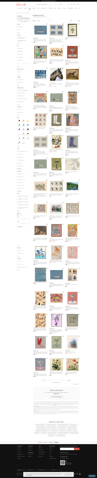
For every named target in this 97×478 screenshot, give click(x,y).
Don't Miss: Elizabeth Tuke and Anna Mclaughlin (48, 0)
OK (68, 474)
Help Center (19, 447)
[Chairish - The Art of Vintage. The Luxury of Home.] (21, 4)
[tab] (23, 27)
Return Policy (19, 452)
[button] (76, 4)
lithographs (55, 404)
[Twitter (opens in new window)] (79, 473)
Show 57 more (19, 168)
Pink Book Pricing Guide (21, 456)
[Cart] (78, 4)
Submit (76, 448)
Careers (50, 452)
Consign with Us (30, 454)
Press (50, 454)
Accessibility (19, 458)
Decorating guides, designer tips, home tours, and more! (68, 454)
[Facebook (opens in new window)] (74, 473)
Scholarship (51, 456)
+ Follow (24, 18)
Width (18, 221)
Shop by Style (41, 447)
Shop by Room (41, 456)
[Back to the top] (94, 472)
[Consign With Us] (74, 4)
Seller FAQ (29, 456)
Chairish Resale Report (52, 458)
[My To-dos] (71, 4)
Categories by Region (42, 452)
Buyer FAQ (29, 447)
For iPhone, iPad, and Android (64, 458)
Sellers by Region (41, 454)
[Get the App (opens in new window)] (62, 462)
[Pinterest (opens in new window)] (77, 473)
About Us (50, 447)
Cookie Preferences (29, 475)
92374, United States (25, 90)
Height (18, 216)
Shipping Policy (19, 454)
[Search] (61, 4)
